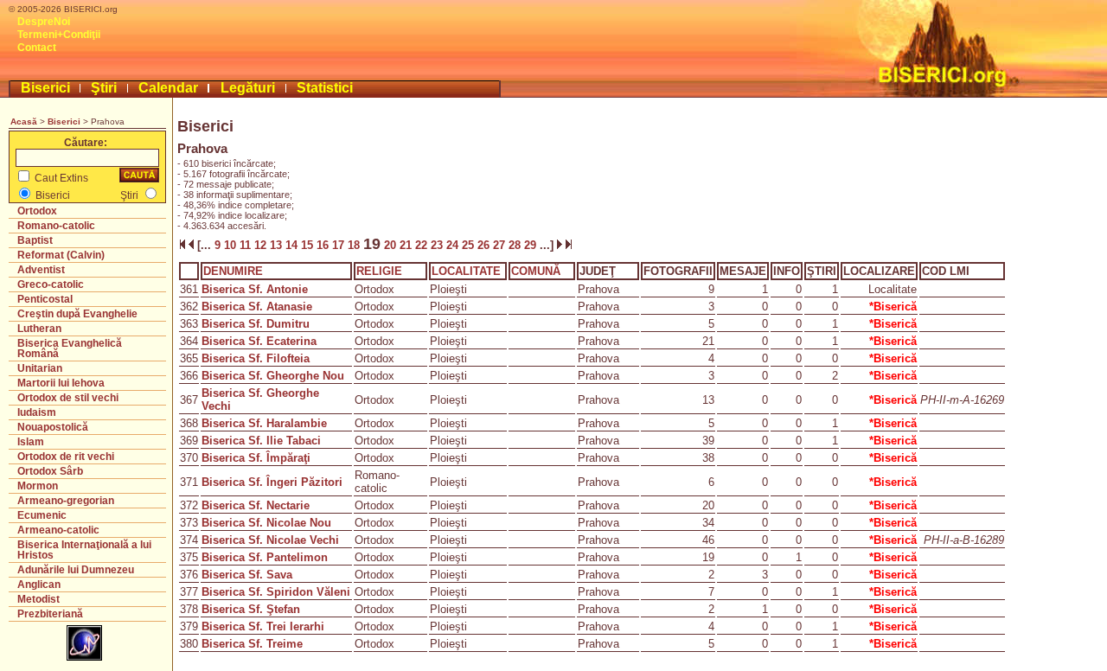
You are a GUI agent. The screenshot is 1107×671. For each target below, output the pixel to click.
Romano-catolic (56, 225)
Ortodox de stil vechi (67, 398)
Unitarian (39, 368)
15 (309, 245)
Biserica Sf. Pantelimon (265, 557)
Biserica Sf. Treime (252, 643)
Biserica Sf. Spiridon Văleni (276, 591)
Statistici (325, 87)
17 (340, 245)
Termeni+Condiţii (58, 35)
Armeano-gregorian (65, 500)
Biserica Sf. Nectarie (256, 505)
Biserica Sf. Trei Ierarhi (263, 626)
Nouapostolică (52, 427)
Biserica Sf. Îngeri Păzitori (272, 482)
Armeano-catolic (58, 530)
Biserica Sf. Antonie (255, 289)
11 (247, 245)
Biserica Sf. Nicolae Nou (266, 522)
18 (355, 245)
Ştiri (104, 87)
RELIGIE (379, 271)
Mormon (37, 486)
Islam (30, 442)
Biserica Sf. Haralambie (264, 423)
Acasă (23, 121)
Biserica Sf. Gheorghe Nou (273, 375)
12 (262, 245)
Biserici (45, 87)
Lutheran (39, 328)
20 (390, 245)
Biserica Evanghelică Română (69, 348)
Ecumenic (42, 515)
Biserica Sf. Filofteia (256, 358)
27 (501, 245)
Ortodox (37, 211)
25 (469, 245)
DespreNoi (43, 22)
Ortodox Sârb (50, 471)
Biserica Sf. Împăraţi (256, 457)
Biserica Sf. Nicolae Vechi (270, 540)
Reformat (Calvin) (61, 255)
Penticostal (45, 299)
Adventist (41, 270)
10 (232, 245)
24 (454, 245)
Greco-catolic (50, 284)
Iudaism (36, 412)
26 (485, 245)
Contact (36, 48)
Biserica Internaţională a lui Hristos (84, 550)
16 (324, 245)
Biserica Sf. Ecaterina (259, 341)
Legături (248, 87)
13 (277, 245)
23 (438, 245)
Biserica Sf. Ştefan (251, 609)
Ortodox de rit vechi (65, 456)
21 (407, 245)
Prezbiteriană (50, 614)
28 (516, 245)
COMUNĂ (535, 271)
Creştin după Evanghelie (77, 314)
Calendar (168, 87)
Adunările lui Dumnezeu (75, 570)
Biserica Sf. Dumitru (256, 323)
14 (293, 245)
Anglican (39, 584)
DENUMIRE (233, 271)
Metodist (38, 599)
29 (532, 245)
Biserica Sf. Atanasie (257, 306)
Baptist (35, 240)
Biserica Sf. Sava (247, 574)
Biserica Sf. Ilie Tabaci (261, 440)
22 (423, 245)
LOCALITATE (466, 271)
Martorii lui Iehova (61, 383)
